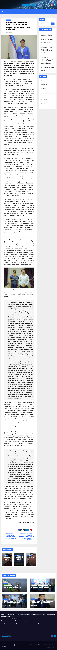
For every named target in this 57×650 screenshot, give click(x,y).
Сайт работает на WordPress (7, 645)
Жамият (43, 81)
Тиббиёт (43, 103)
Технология (44, 99)
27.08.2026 (7, 589)
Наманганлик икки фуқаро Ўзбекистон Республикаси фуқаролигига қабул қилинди (46, 49)
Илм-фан (8, 20)
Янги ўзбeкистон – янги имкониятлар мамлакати (47, 69)
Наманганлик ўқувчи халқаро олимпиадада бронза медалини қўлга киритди (25, 536)
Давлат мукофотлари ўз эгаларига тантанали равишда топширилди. (47, 41)
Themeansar (4, 646)
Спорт (42, 95)
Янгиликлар (44, 107)
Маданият (43, 92)
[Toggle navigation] (29, 11)
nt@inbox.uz (4, 625)
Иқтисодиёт (44, 84)
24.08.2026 (34, 605)
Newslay (19, 645)
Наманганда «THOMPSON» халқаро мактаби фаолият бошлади (11, 536)
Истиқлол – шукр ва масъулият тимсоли (12, 586)
